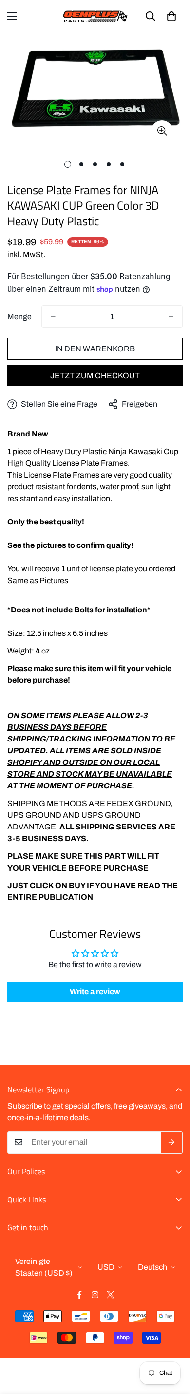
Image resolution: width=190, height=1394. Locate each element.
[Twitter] (110, 1295)
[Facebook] (79, 1295)
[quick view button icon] (162, 131)
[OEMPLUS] (95, 16)
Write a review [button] (95, 991)
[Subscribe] (172, 1142)
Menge (19, 316)
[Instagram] (95, 1295)
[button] (171, 16)
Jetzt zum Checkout (95, 375)
